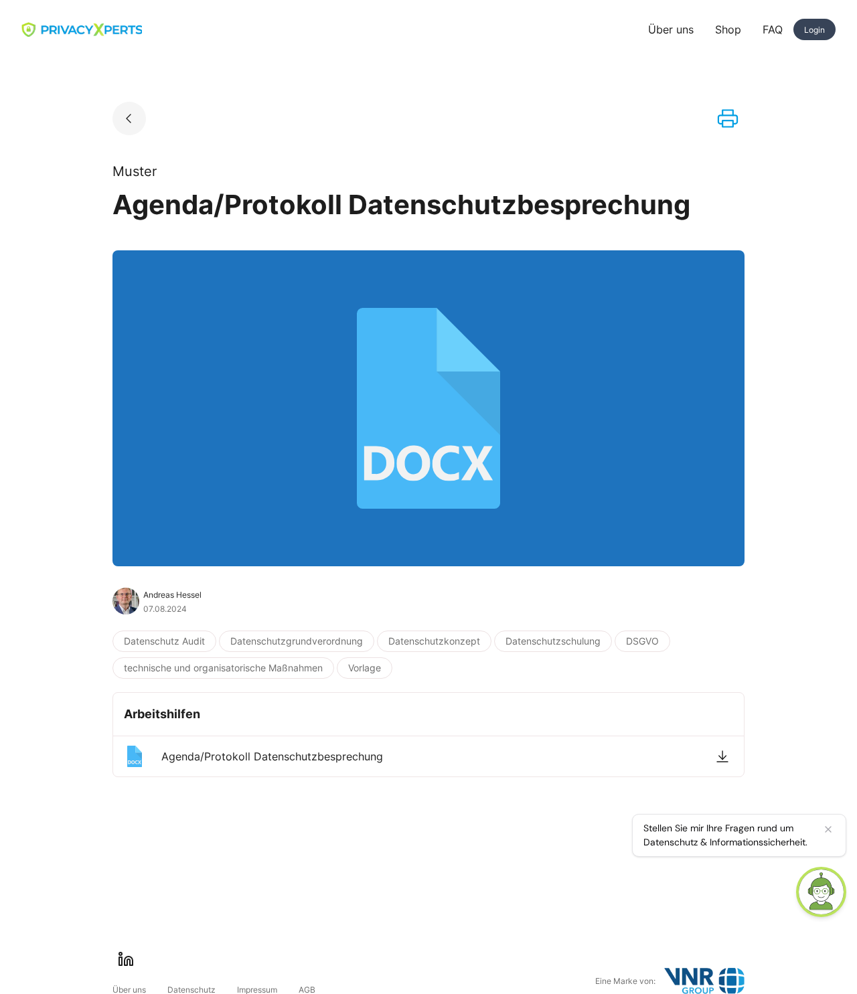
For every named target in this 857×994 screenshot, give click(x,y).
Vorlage (364, 667)
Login (814, 30)
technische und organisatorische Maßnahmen (223, 667)
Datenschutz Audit (164, 641)
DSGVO (642, 641)
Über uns (671, 29)
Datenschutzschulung (553, 641)
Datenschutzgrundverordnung (296, 641)
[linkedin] (125, 959)
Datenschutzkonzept (434, 641)
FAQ (773, 29)
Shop (728, 29)
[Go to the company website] (704, 981)
